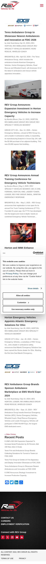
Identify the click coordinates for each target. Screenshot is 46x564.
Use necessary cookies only (23, 309)
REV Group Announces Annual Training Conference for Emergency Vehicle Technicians (22, 179)
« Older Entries (10, 434)
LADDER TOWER (32, 192)
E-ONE (37, 189)
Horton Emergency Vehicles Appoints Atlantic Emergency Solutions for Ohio (21, 321)
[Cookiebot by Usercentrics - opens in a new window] (33, 253)
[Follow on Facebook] (3, 537)
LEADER (8, 194)
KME (23, 192)
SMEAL (29, 194)
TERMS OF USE (7, 558)
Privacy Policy (12, 274)
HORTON (8, 46)
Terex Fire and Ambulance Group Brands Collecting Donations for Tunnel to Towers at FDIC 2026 (21, 453)
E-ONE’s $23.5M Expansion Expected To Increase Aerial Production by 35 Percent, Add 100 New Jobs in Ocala (22, 444)
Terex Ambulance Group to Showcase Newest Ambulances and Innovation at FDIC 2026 (22, 36)
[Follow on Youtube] (17, 537)
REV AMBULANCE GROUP (23, 46)
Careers (5, 521)
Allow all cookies (23, 295)
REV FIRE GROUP (19, 194)
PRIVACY (22, 558)
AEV (32, 43)
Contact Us (7, 518)
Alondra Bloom (12, 119)
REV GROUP (30, 122)
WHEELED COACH (19, 51)
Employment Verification (15, 524)
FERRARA (8, 192)
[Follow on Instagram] (12, 537)
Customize (21, 302)
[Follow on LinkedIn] (22, 537)
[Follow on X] (7, 537)
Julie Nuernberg (13, 43)
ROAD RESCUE (11, 404)
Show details (33, 288)
